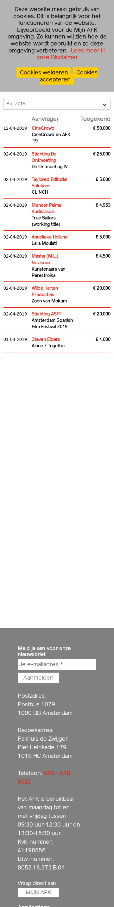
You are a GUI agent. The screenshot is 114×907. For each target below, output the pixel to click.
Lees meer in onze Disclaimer (71, 54)
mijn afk (38, 892)
